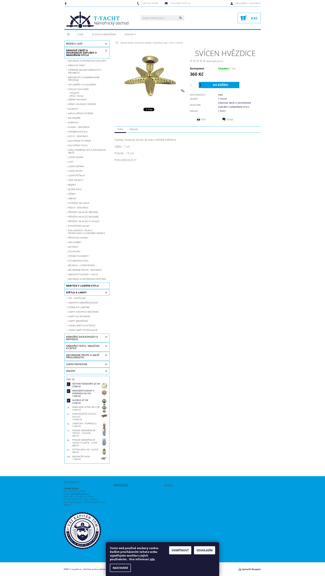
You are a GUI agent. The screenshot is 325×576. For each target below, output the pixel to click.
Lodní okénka (76, 166)
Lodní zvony (75, 170)
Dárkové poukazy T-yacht (83, 274)
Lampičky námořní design (83, 302)
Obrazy (72, 198)
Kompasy (73, 122)
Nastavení (120, 568)
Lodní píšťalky (76, 175)
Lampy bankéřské (78, 320)
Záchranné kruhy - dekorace (85, 269)
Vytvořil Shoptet (251, 569)
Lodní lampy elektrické (81, 325)
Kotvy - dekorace (78, 136)
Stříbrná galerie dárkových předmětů (84, 71)
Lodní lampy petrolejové (83, 330)
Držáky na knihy (77, 99)
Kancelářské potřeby (80, 113)
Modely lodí (74, 43)
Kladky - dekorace (79, 127)
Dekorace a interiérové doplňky (87, 278)
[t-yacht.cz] (97, 19)
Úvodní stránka (68, 34)
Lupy (70, 161)
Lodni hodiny (76, 157)
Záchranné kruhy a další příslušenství (82, 356)
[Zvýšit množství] (200, 83)
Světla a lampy (76, 292)
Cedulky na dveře (78, 89)
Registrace (255, 3)
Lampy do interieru (79, 316)
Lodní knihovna (76, 364)
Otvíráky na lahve (78, 203)
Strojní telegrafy (78, 255)
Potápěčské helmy (79, 225)
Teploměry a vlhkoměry (82, 84)
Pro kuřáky (75, 242)
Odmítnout (180, 550)
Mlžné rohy (75, 189)
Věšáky (72, 193)
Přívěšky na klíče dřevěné (83, 212)
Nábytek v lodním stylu (82, 285)
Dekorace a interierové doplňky (87, 60)
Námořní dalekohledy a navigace (82, 338)
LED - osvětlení (76, 298)
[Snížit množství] (200, 86)
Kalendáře (74, 117)
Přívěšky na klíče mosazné (83, 216)
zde (152, 559)
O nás (80, 34)
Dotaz (230, 119)
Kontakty (130, 34)
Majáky (72, 184)
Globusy (73, 108)
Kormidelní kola (78, 131)
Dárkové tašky (76, 65)
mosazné (74, 92)
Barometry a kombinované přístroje (84, 79)
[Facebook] (66, 3)
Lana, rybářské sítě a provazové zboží (87, 151)
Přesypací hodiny (78, 237)
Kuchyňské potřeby (79, 140)
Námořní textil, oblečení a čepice (83, 347)
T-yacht (222, 98)
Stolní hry (74, 251)
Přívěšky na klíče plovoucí (84, 221)
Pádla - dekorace (78, 207)
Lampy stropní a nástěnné (83, 311)
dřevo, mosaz (77, 95)
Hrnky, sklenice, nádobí (82, 104)
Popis (120, 129)
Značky (70, 370)
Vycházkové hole (78, 260)
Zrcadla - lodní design (81, 265)
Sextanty (73, 246)
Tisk (203, 119)
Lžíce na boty (75, 180)
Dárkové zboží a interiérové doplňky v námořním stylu (81, 53)
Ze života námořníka (104, 34)
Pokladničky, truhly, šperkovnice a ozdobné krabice (86, 232)
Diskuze (133, 129)
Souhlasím (205, 550)
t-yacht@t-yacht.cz (79, 493)
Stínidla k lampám (78, 307)
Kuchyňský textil (78, 145)
